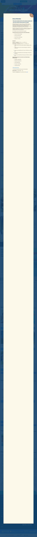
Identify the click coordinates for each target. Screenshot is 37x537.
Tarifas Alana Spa (16, 67)
